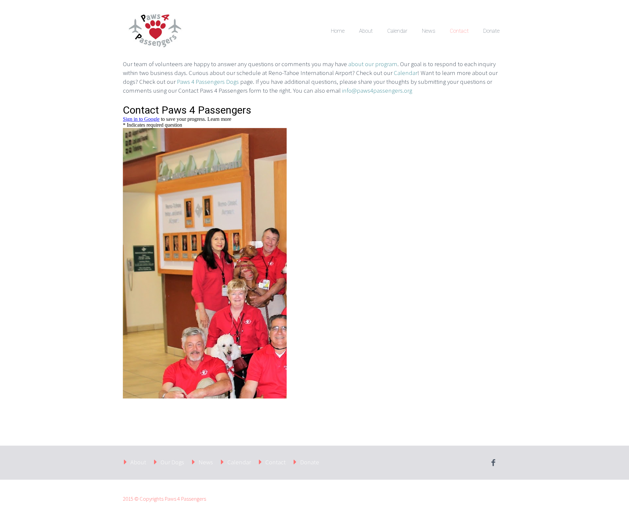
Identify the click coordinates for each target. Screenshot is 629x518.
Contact (459, 31)
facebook (493, 462)
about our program (372, 64)
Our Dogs (172, 462)
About (366, 31)
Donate (491, 31)
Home (338, 31)
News (428, 31)
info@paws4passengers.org (377, 90)
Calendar (397, 31)
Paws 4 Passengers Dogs (208, 81)
